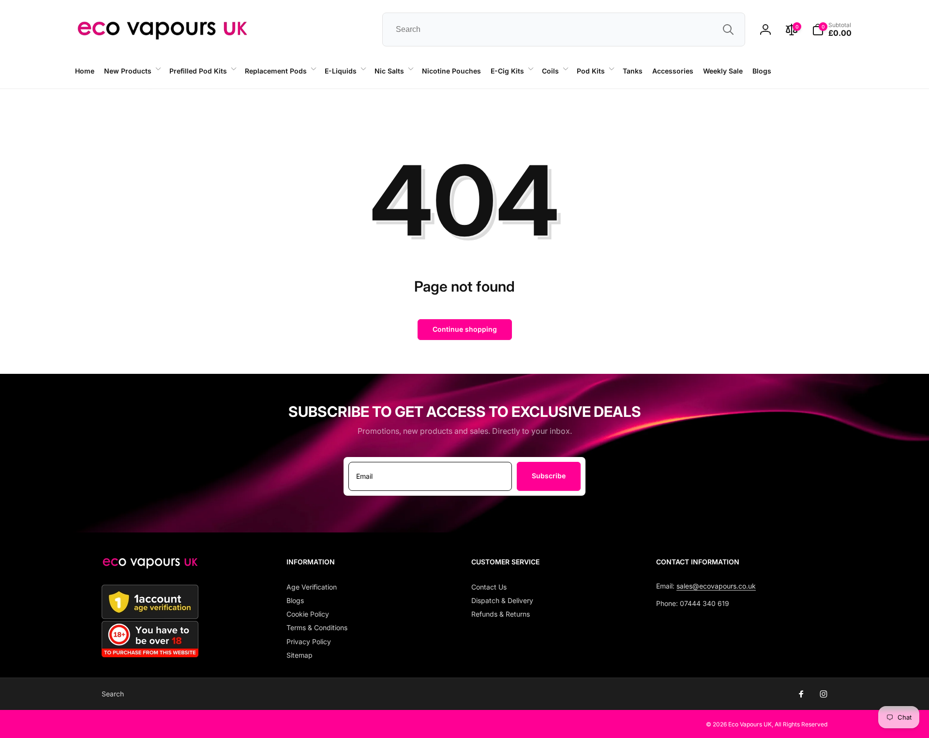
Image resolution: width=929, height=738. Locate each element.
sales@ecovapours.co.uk (716, 586)
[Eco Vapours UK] (150, 566)
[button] (132, 71)
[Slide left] (150, 89)
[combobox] (563, 29)
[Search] (728, 29)
